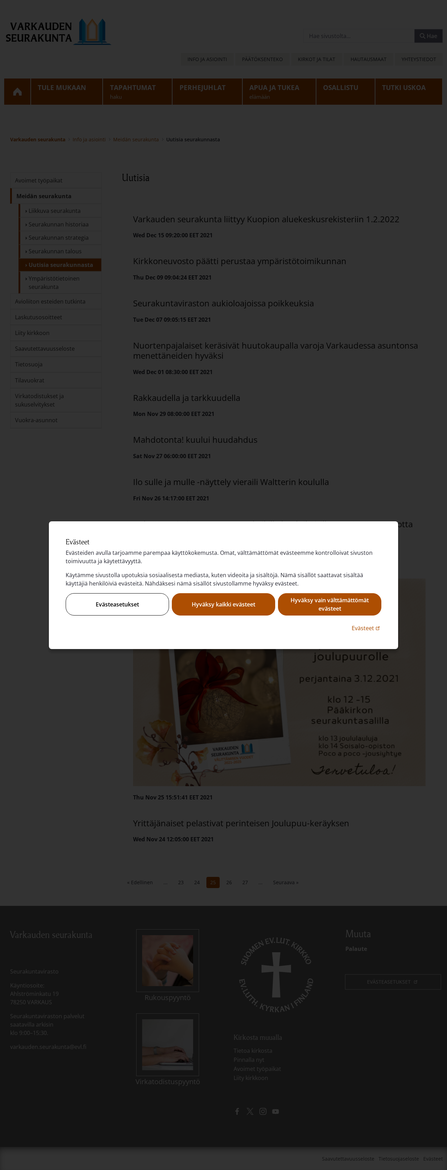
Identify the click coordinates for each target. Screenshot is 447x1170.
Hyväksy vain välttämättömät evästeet (330, 604)
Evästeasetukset (117, 604)
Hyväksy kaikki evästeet (223, 604)
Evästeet (366, 628)
